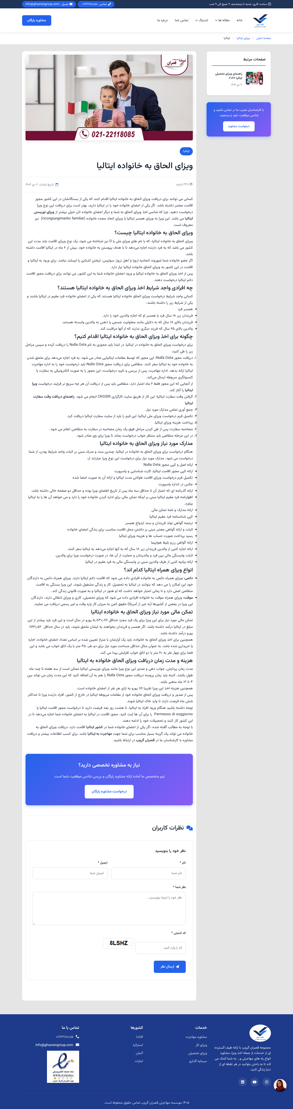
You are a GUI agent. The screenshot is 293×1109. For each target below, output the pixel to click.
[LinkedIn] (242, 1082)
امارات (139, 1061)
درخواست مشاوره (238, 126)
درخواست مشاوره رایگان (109, 791)
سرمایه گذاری (198, 1061)
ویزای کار (201, 1045)
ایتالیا (186, 151)
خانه (240, 20)
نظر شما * (179, 887)
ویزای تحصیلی (197, 1053)
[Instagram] (266, 1082)
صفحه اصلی (263, 38)
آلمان (139, 1053)
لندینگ (203, 20)
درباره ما (162, 20)
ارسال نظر (167, 966)
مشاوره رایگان (36, 20)
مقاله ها (224, 20)
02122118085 (64, 1037)
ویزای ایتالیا (243, 38)
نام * (183, 862)
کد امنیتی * (178, 933)
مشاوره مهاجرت (196, 1037)
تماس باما (181, 20)
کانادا (139, 1037)
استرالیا (138, 1045)
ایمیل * (102, 862)
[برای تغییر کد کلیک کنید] (118, 943)
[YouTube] (254, 1082)
